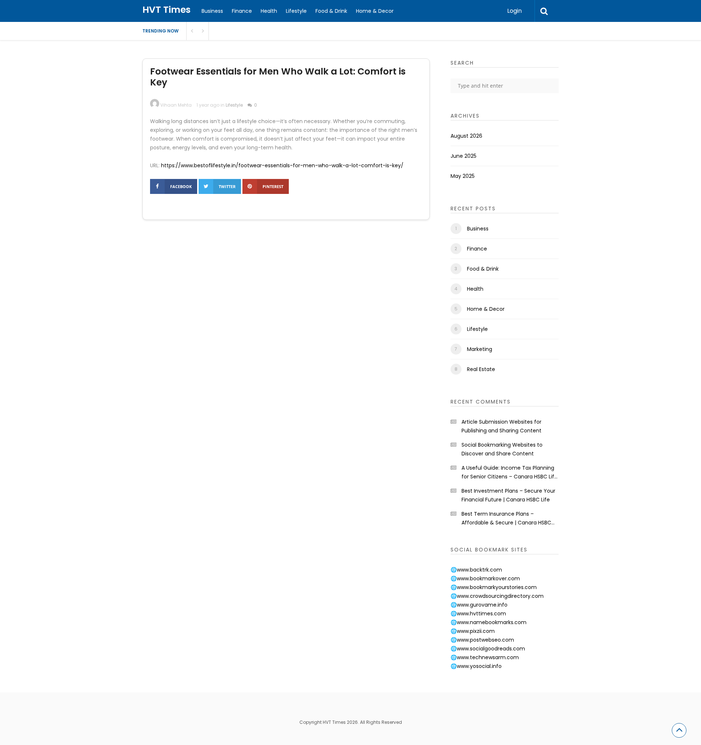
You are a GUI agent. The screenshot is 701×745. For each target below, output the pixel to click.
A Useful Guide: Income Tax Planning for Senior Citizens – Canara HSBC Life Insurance (509, 472)
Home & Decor (375, 11)
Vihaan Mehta (176, 105)
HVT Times (166, 9)
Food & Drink (331, 11)
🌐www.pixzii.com (473, 631)
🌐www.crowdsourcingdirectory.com (497, 596)
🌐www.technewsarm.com (485, 657)
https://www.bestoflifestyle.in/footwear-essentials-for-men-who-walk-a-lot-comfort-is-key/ (282, 165)
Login (514, 11)
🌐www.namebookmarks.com (488, 622)
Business (212, 11)
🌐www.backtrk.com (476, 569)
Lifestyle (296, 11)
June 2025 (463, 156)
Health (269, 11)
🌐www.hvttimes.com (478, 613)
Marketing (479, 349)
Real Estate (481, 369)
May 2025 (463, 176)
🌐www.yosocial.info (476, 666)
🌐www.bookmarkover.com (485, 578)
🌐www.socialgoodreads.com (488, 648)
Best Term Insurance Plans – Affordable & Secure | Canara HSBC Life (506, 518)
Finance (242, 11)
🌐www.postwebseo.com (482, 639)
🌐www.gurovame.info (479, 604)
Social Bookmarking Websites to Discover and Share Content (502, 449)
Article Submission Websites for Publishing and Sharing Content (501, 426)
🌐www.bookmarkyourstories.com (494, 587)
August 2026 (466, 136)
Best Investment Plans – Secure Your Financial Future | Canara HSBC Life (508, 495)
